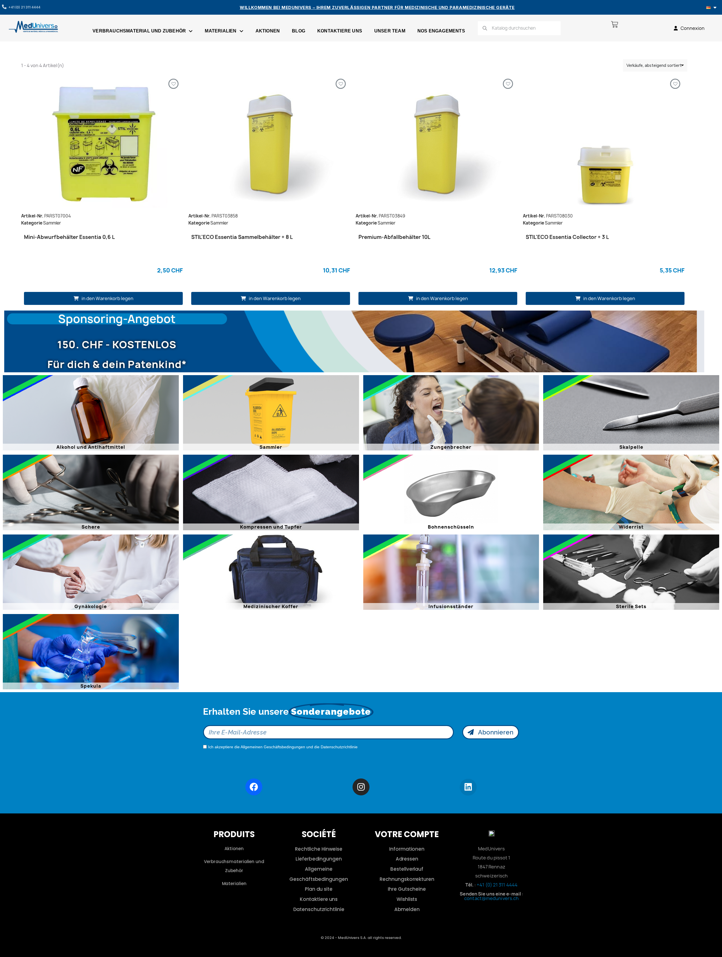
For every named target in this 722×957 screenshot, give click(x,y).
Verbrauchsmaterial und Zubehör (139, 30)
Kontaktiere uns (339, 30)
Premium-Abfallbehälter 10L (394, 237)
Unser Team (389, 30)
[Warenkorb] (614, 24)
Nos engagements (441, 30)
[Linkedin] (468, 787)
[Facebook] (253, 786)
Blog (298, 30)
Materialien (220, 30)
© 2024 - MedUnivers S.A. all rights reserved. (361, 937)
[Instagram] (361, 786)
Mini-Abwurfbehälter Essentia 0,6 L (69, 237)
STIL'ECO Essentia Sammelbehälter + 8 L (242, 237)
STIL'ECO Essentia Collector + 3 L (567, 237)
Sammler (52, 223)
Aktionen (268, 30)
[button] (103, 298)
